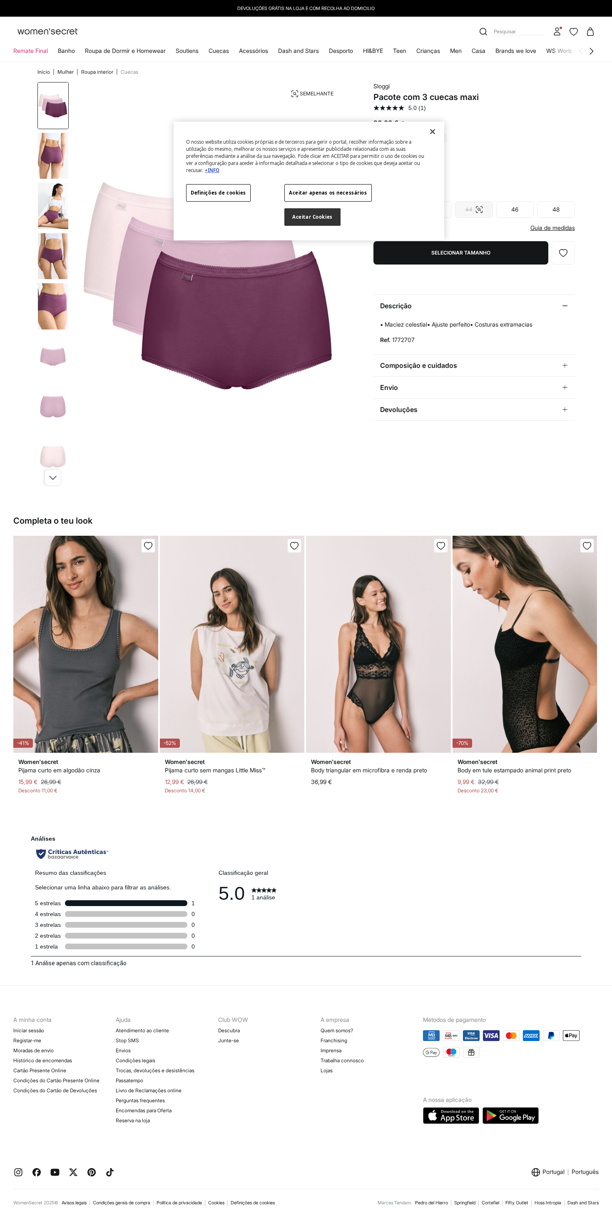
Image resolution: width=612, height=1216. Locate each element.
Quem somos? (337, 1030)
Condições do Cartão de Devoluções (55, 1090)
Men (456, 50)
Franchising (334, 1040)
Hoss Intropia (548, 1203)
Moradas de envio (33, 1050)
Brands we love (515, 50)
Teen (399, 50)
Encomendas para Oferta (144, 1110)
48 (556, 209)
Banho (66, 50)
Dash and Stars (298, 50)
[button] (53, 477)
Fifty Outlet (516, 1203)
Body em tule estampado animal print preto (514, 770)
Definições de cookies (253, 1203)
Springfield (464, 1203)
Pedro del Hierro (431, 1203)
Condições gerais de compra (121, 1203)
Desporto (341, 50)
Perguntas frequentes (140, 1100)
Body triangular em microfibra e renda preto (369, 770)
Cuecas (219, 50)
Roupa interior (97, 72)
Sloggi (381, 86)
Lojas (327, 1070)
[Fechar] (432, 131)
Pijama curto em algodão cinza (59, 770)
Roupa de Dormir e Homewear (125, 50)
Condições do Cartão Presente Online (56, 1080)
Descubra (229, 1030)
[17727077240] (563, 253)
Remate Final (30, 50)
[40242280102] (587, 546)
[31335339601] (294, 546)
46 (514, 209)
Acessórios (253, 50)
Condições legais (135, 1060)
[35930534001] (148, 546)
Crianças (428, 50)
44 (474, 207)
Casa (478, 50)
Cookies (216, 1203)
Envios (123, 1050)
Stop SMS (127, 1040)
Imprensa (331, 1050)
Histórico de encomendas (42, 1060)
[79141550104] (441, 546)
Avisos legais (74, 1203)
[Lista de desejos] (573, 32)
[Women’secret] (47, 32)
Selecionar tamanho (460, 253)
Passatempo (129, 1080)
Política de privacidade (179, 1203)
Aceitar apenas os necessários (328, 193)
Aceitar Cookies (312, 217)
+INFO (212, 170)
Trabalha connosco (342, 1060)
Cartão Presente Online (39, 1070)
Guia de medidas (552, 228)
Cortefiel (490, 1203)
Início (44, 72)
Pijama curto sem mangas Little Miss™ (215, 770)
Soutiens (187, 50)
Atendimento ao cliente (142, 1030)
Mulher (66, 72)
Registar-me (27, 1040)
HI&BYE (373, 50)
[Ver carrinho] (590, 31)
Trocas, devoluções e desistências (155, 1070)
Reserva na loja (133, 1120)
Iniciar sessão (28, 1030)
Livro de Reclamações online (149, 1090)
